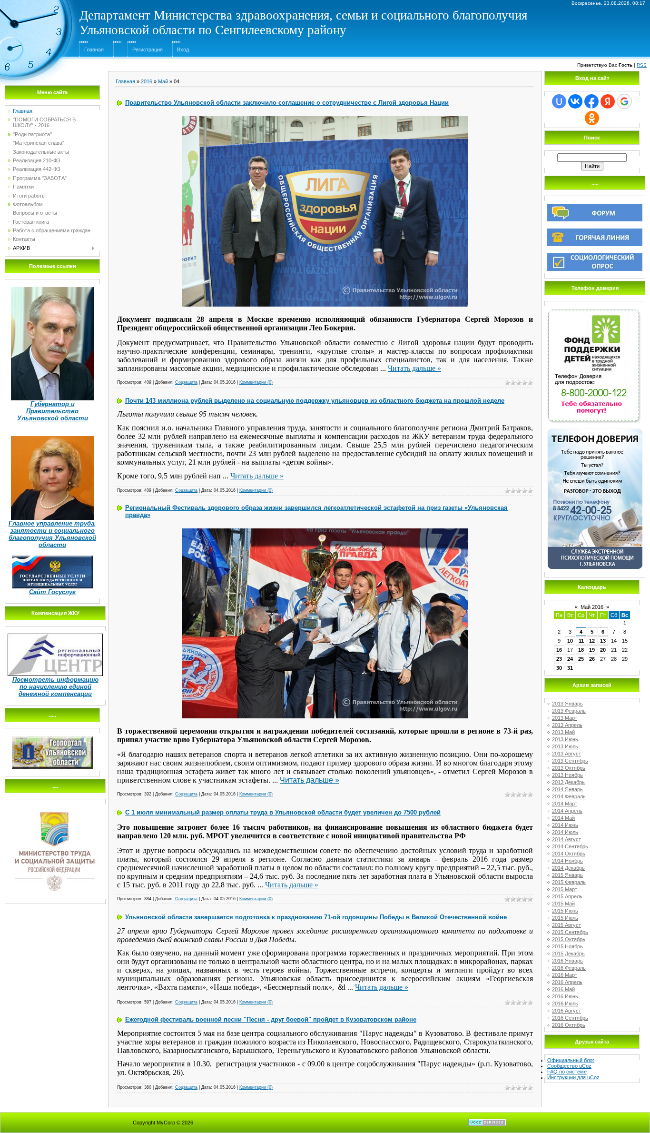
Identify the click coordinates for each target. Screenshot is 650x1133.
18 (581, 650)
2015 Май (563, 903)
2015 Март (564, 889)
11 (581, 641)
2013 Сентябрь (570, 761)
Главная (94, 49)
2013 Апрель (567, 725)
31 (570, 668)
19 (592, 650)
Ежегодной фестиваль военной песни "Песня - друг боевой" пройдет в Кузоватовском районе (270, 1019)
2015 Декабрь (568, 953)
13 (603, 641)
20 (603, 650)
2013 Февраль (569, 711)
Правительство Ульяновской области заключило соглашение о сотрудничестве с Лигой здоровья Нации (287, 102)
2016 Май (563, 989)
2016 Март (564, 975)
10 (570, 641)
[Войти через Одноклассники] (592, 118)
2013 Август (566, 753)
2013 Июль (565, 746)
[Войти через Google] (624, 101)
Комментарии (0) (256, 382)
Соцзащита (186, 382)
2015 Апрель (567, 896)
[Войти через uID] (559, 101)
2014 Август (566, 839)
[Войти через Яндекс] (608, 101)
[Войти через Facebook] (591, 101)
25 (581, 659)
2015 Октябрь (568, 939)
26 (592, 659)
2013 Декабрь (568, 782)
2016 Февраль (569, 968)
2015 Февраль (569, 882)
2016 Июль (565, 1003)
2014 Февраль (569, 796)
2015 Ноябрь (567, 946)
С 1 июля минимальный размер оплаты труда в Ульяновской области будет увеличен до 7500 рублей (283, 812)
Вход (183, 49)
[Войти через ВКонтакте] (575, 101)
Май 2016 (592, 607)
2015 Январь (567, 875)
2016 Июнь (565, 996)
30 (559, 668)
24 (570, 659)
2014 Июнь (565, 825)
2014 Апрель (567, 811)
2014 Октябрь (568, 853)
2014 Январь (567, 789)
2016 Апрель (567, 982)
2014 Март (564, 803)
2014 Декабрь (568, 868)
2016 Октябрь (568, 1025)
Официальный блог (570, 1060)
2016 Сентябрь (570, 1018)
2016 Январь (567, 961)
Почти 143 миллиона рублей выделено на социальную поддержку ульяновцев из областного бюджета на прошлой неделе (314, 400)
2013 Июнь (565, 739)
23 (559, 659)
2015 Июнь (565, 911)
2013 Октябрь (568, 768)
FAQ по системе (567, 1071)
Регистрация (147, 49)
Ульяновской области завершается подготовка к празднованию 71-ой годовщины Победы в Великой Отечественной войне (316, 917)
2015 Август (566, 925)
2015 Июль (565, 918)
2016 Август (566, 1011)
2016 (146, 81)
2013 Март (564, 718)
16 (559, 650)
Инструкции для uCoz (573, 1077)
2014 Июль (565, 832)
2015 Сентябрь (570, 932)
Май (163, 81)
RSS (642, 65)
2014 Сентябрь (570, 846)
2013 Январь (567, 703)
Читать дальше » (414, 368)
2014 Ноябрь (567, 861)
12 (592, 641)
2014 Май (563, 818)
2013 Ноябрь (567, 775)
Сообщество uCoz (569, 1066)
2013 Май (563, 732)
